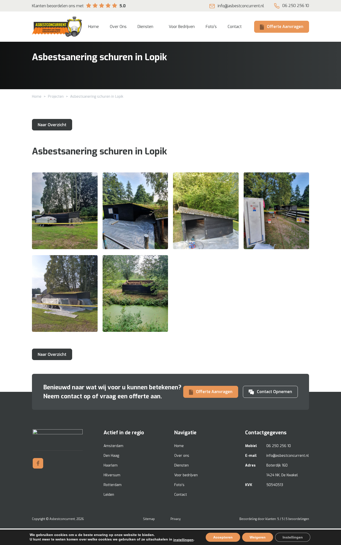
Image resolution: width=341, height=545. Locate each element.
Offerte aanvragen (285, 26)
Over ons (181, 455)
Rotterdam (113, 485)
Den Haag (111, 455)
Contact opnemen (274, 391)
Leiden (109, 494)
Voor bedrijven (186, 475)
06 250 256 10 (295, 5)
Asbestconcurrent (62, 519)
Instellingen (293, 537)
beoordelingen (297, 519)
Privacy (175, 519)
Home (36, 96)
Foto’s (179, 485)
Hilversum (112, 475)
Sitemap (149, 519)
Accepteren (223, 537)
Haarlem (111, 465)
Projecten (56, 96)
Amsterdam (113, 446)
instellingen (183, 540)
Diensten (181, 465)
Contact (180, 494)
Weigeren (258, 537)
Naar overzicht (52, 124)
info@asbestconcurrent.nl (241, 5)
